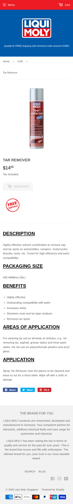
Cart (67, 4)
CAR (20, 61)
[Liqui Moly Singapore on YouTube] (66, 479)
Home (6, 61)
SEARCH (30, 471)
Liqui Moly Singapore (26, 489)
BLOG (42, 471)
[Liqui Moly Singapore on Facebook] (53, 479)
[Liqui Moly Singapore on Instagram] (59, 479)
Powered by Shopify (53, 489)
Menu (11, 4)
